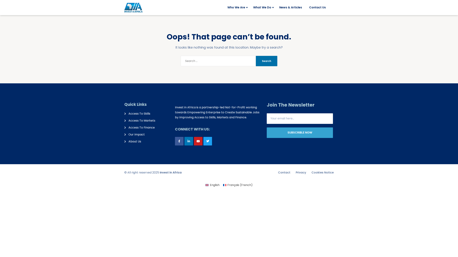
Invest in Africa (171, 172)
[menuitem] (212, 185)
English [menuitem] (215, 185)
